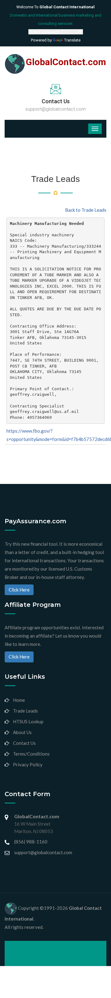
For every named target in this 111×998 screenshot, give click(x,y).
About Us (22, 732)
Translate (72, 40)
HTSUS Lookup (28, 721)
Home (19, 700)
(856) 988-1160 (30, 841)
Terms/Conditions (31, 753)
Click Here (19, 589)
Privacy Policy (28, 764)
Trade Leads (25, 710)
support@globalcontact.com (55, 109)
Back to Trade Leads (85, 210)
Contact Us (24, 743)
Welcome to (55, 7)
